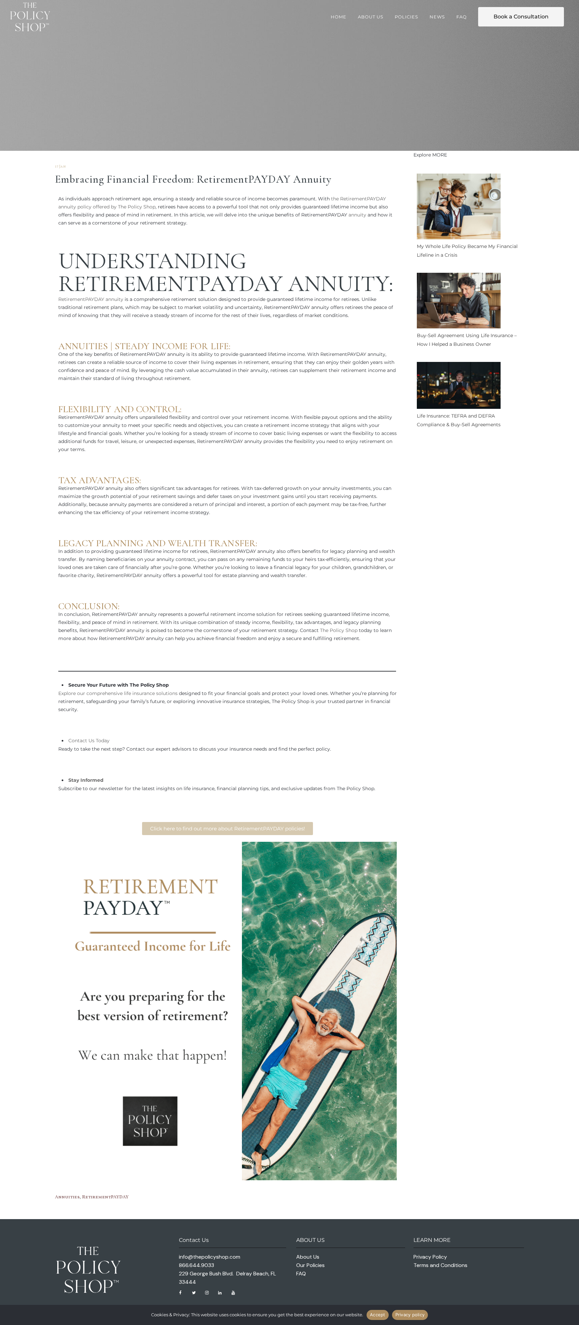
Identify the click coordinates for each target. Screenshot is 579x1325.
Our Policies (310, 1265)
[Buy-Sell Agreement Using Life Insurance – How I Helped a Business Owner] (459, 302)
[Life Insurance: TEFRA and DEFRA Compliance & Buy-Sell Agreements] (459, 387)
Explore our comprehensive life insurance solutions (118, 693)
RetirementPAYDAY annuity (90, 299)
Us (91, 741)
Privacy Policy (430, 1256)
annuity (357, 215)
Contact (77, 741)
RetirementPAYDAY (105, 1197)
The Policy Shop (339, 630)
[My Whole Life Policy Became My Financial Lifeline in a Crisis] (459, 208)
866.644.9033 (196, 1265)
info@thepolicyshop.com (209, 1256)
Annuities (83, 346)
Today (102, 741)
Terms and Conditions (440, 1265)
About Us (307, 1256)
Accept (377, 1314)
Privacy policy (410, 1314)
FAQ (301, 1273)
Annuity (338, 284)
